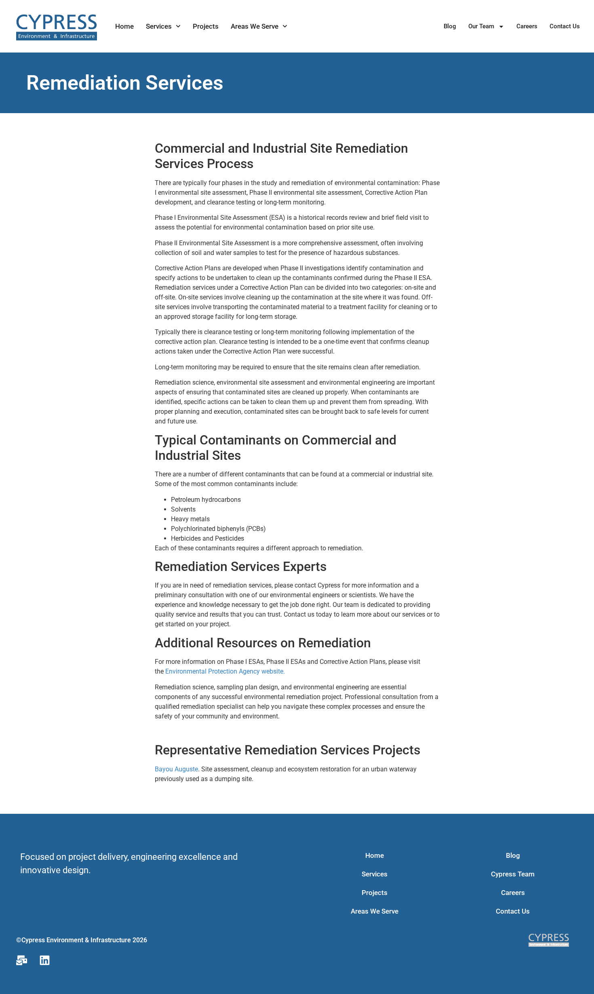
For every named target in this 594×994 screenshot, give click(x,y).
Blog (450, 26)
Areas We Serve (254, 26)
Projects (206, 26)
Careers (526, 26)
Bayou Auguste (176, 769)
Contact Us (565, 26)
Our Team (481, 26)
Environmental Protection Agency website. (225, 671)
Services (159, 26)
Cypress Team (513, 874)
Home (124, 26)
